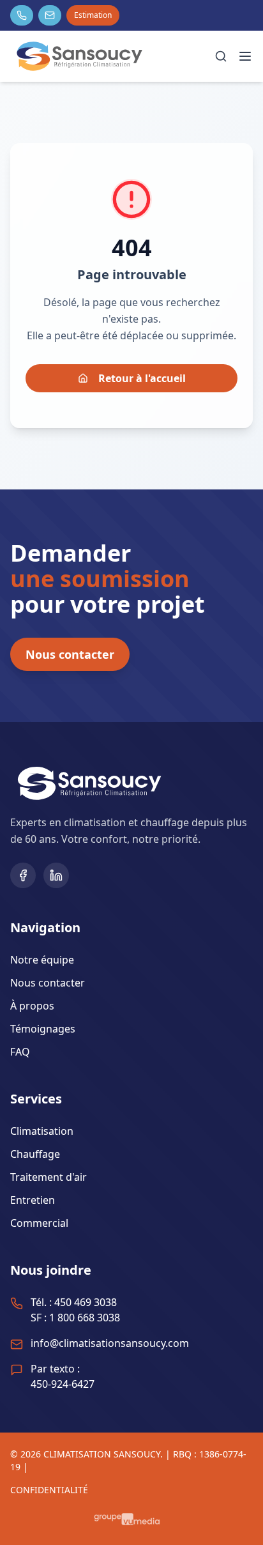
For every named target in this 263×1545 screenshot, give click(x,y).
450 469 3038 (85, 1302)
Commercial (39, 1223)
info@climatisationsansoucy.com (110, 1343)
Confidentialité (49, 1490)
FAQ (20, 1052)
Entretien (32, 1200)
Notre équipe (42, 960)
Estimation (93, 15)
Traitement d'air (48, 1177)
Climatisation (41, 1131)
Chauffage (35, 1154)
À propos (32, 1006)
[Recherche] (220, 56)
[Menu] (245, 56)
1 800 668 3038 (84, 1318)
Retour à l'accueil (142, 378)
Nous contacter (70, 654)
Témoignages (42, 1029)
